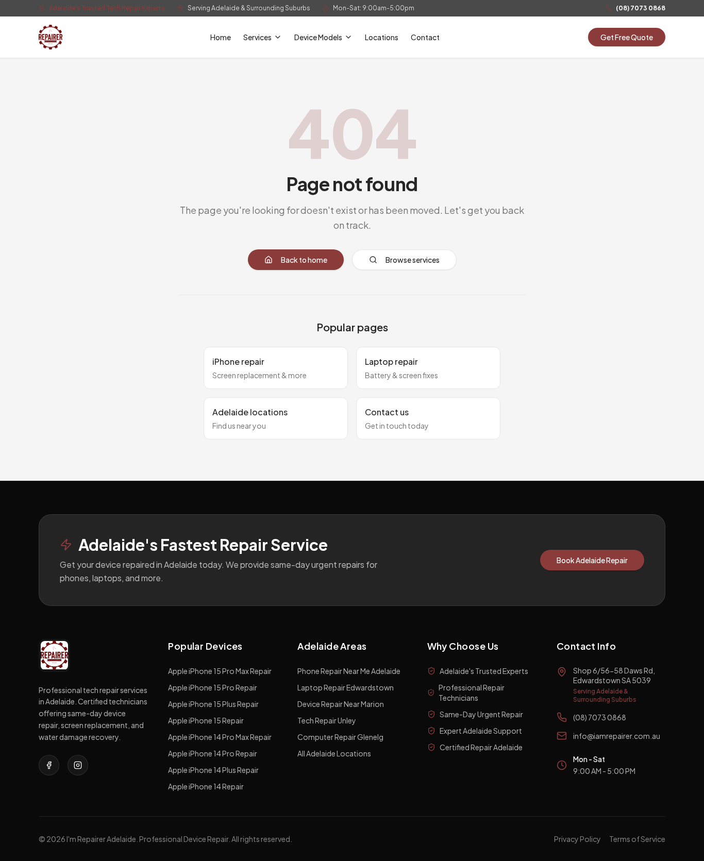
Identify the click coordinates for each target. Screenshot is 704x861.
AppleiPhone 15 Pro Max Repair (220, 671)
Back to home (304, 259)
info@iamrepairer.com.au (616, 735)
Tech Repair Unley (326, 720)
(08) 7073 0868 (640, 8)
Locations (381, 37)
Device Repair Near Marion (340, 703)
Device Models (318, 37)
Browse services (412, 259)
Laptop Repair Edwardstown (345, 687)
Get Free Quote (626, 37)
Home (220, 37)
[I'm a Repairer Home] (50, 37)
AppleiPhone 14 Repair (206, 786)
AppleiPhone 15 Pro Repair (212, 687)
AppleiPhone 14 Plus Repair (213, 769)
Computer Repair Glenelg (340, 736)
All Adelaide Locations (334, 753)
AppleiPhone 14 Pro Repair (212, 753)
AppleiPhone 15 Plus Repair (213, 703)
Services (257, 37)
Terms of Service (637, 838)
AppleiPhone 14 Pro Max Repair (220, 736)
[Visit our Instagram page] (78, 765)
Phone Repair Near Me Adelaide (348, 671)
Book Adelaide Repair (592, 560)
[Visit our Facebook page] (49, 765)
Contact (425, 37)
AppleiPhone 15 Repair (206, 720)
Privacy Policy (577, 838)
